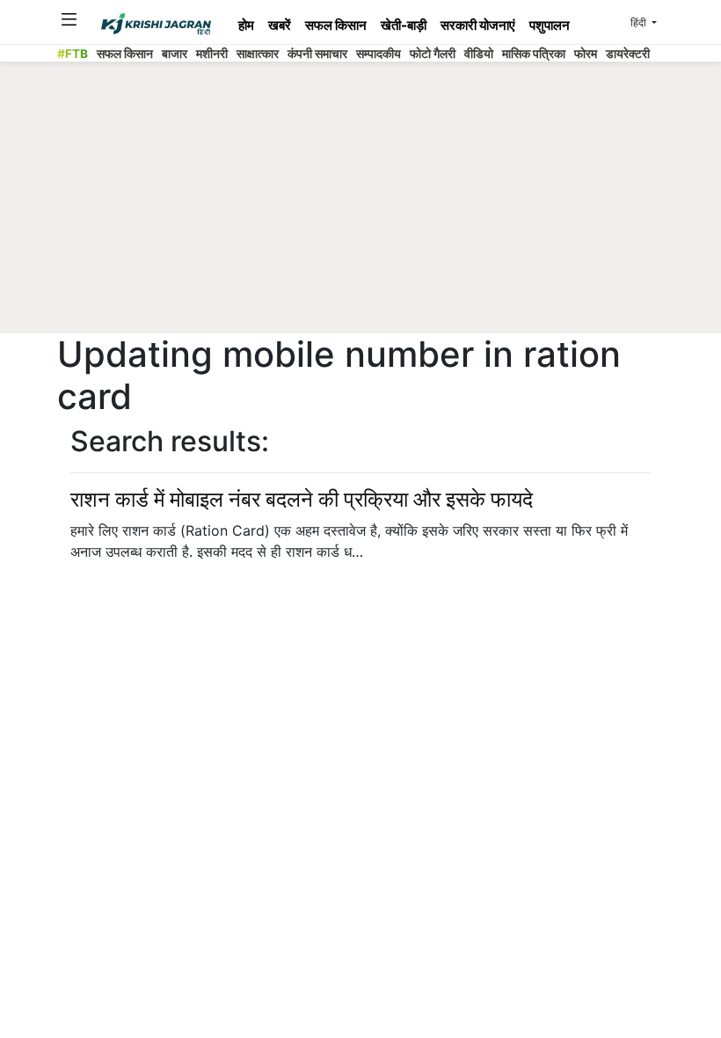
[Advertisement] (377, 202)
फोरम (585, 54)
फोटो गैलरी (432, 54)
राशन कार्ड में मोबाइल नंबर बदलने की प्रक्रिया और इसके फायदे (301, 499)
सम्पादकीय (378, 54)
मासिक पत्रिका (533, 54)
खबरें (279, 25)
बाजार (174, 54)
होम (246, 25)
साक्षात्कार (258, 54)
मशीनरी (212, 54)
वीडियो (478, 54)
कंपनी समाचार (317, 54)
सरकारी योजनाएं (478, 25)
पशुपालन (549, 25)
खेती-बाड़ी (403, 25)
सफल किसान (336, 25)
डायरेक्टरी (628, 54)
